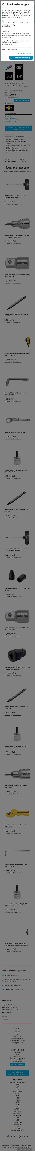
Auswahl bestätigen (24, 53)
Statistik (6, 31)
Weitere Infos (6, 26)
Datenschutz (6, 49)
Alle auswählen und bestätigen (21, 58)
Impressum (13, 49)
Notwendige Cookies (10, 21)
